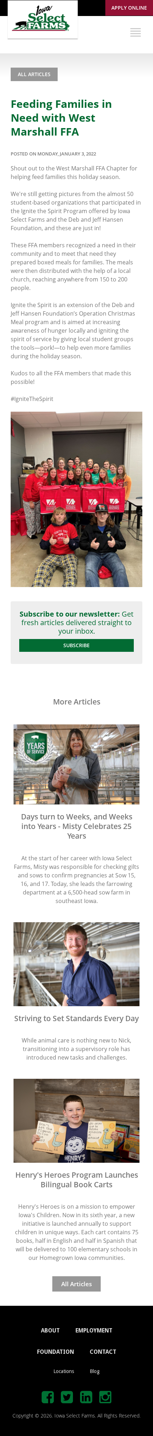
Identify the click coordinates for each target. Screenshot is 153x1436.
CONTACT (103, 1351)
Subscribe (76, 645)
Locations (63, 1371)
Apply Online (129, 7)
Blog (95, 1371)
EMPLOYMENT (93, 1330)
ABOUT (50, 1330)
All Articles (34, 74)
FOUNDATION (55, 1351)
